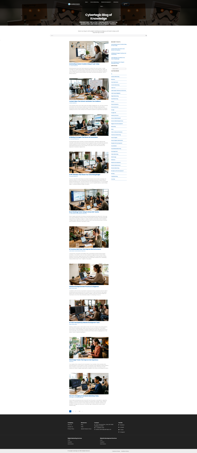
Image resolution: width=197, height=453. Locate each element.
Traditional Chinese (116, 451)
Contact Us (125, 4)
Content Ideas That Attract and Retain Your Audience (85, 101)
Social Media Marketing (78, 397)
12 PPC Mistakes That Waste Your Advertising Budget (84, 174)
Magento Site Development (117, 123)
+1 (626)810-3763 (100, 427)
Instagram (122, 432)
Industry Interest (114, 115)
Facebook (121, 424)
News (112, 129)
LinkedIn (121, 427)
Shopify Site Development (116, 143)
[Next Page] (82, 411)
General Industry (114, 104)
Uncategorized (114, 151)
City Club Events (114, 82)
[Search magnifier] (146, 35)
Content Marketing (74, 65)
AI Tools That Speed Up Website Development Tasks (84, 322)
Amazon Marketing (115, 76)
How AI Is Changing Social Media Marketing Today (84, 396)
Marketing (113, 126)
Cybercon (113, 87)
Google (112, 109)
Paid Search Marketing (73, 176)
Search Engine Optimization (81, 213)
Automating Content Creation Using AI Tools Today (84, 64)
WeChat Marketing (115, 168)
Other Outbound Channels (116, 132)
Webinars (113, 159)
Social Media (71, 397)
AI (69, 65)
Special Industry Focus (86, 428)
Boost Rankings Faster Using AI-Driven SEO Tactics (84, 212)
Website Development (73, 288)
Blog (82, 424)
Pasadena (70, 442)
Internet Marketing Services (117, 120)
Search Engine (73, 213)
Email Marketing (114, 98)
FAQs (82, 426)
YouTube (113, 179)
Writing (112, 173)
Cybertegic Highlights (115, 93)
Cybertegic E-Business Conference (118, 90)
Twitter (121, 429)
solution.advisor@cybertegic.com (103, 429)
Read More (71, 75)
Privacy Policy (71, 428)
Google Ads (113, 112)
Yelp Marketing (114, 176)
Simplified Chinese (125, 451)
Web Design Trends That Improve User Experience (83, 360)
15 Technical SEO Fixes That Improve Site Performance (85, 249)
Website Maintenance (116, 165)
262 (79, 411)
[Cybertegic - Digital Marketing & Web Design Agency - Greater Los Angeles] (74, 4)
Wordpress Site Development (117, 170)
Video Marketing (114, 154)
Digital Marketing (115, 96)
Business (113, 79)
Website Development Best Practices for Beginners (84, 286)
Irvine (69, 440)
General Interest (114, 107)
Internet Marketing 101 (116, 118)
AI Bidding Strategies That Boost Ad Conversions (83, 137)
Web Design (71, 361)
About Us (70, 424)
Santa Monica (71, 444)
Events (112, 101)
